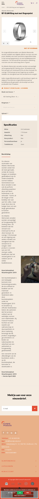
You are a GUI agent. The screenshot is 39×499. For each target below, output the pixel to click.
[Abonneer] (34, 408)
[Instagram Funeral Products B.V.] (7, 433)
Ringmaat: (6, 103)
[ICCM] (19, 483)
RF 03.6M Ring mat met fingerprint (16, 7)
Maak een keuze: (8, 92)
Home (3, 7)
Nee (27, 492)
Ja (20, 492)
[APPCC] (32, 483)
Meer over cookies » (20, 495)
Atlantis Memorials (8, 11)
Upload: (5, 113)
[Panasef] (13, 483)
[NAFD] (6, 483)
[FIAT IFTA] (26, 483)
